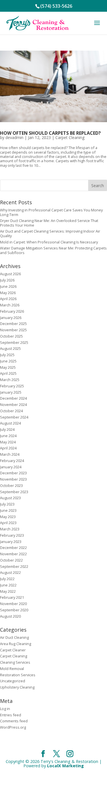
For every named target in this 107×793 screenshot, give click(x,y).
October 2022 (11, 560)
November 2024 (13, 404)
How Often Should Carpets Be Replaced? (50, 133)
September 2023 (14, 491)
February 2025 (12, 385)
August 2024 (10, 423)
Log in (5, 708)
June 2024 (8, 435)
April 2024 (8, 448)
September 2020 (14, 609)
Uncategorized (12, 680)
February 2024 (12, 460)
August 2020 (10, 616)
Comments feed (14, 720)
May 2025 (8, 367)
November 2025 (13, 329)
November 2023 (13, 479)
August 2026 (10, 273)
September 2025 (14, 342)
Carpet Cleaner (13, 650)
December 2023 (13, 472)
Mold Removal (12, 668)
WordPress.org (13, 727)
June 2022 (8, 585)
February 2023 (12, 535)
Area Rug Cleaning (15, 643)
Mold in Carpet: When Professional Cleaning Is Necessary (49, 242)
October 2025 (11, 336)
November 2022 (13, 553)
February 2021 (12, 597)
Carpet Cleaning (69, 137)
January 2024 (10, 466)
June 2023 (8, 510)
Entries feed (10, 714)
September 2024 (14, 417)
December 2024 (13, 398)
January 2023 (10, 541)
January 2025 (10, 392)
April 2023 (8, 522)
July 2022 (7, 578)
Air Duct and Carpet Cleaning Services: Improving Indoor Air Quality (50, 233)
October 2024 (11, 410)
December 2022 (13, 547)
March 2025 (9, 379)
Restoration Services (17, 674)
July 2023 (7, 504)
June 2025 (8, 361)
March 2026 (9, 305)
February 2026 (12, 311)
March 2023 (9, 529)
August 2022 (10, 572)
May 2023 (8, 516)
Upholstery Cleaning (17, 687)
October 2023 (11, 485)
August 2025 (10, 348)
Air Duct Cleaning (14, 637)
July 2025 (7, 354)
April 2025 (8, 373)
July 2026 (7, 280)
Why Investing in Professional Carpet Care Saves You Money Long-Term (51, 212)
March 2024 (9, 454)
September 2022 (14, 566)
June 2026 (8, 286)
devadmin (14, 137)
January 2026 (10, 317)
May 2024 (8, 442)
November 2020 (13, 603)
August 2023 (10, 497)
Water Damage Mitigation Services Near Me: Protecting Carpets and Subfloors (53, 250)
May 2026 (8, 292)
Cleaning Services (15, 662)
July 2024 (7, 429)
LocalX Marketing (65, 765)
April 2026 (8, 298)
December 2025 (13, 323)
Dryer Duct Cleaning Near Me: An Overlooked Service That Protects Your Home (49, 222)
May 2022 (8, 591)
